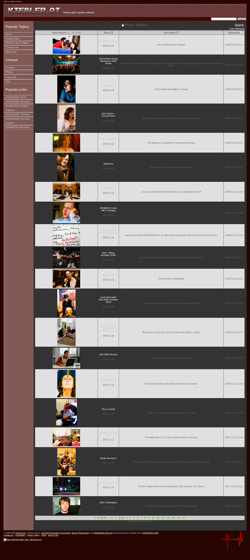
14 (173, 517)
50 (105, 517)
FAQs (43, 535)
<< (111, 517)
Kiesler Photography (80, 533)
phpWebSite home (16, 97)
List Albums (237, 28)
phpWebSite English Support (17, 108)
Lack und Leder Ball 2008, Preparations (108, 328)
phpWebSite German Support (17, 120)
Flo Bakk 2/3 (108, 275)
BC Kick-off (108, 188)
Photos (9, 72)
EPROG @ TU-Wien (17, 43)
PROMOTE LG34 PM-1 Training (108, 209)
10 (98, 517)
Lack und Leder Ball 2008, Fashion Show (108, 299)
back (239, 25)
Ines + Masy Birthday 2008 (108, 254)
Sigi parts (108, 163)
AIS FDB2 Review (108, 354)
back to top (53, 535)
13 (168, 517)
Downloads (20, 535)
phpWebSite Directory (18, 101)
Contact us (8, 535)
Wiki (7, 81)
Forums (9, 67)
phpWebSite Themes (17, 114)
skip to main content (12, 1)
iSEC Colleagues (108, 502)
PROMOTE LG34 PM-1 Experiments (108, 231)
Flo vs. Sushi (108, 409)
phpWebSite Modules (17, 127)
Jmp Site (10, 77)
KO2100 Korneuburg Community (56, 533)
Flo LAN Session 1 (108, 41)
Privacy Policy (33, 535)
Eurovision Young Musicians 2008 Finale (108, 61)
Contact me (12, 47)
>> (183, 517)
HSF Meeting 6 (108, 483)
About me (10, 51)
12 (163, 517)
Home (8, 34)
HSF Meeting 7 (108, 85)
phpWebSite (12, 38)
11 (158, 517)
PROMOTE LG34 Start (108, 433)
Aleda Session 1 (108, 458)
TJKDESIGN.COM (149, 533)
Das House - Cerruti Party (108, 114)
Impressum (21, 533)
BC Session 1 (108, 139)
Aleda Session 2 (108, 380)
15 (178, 517)
